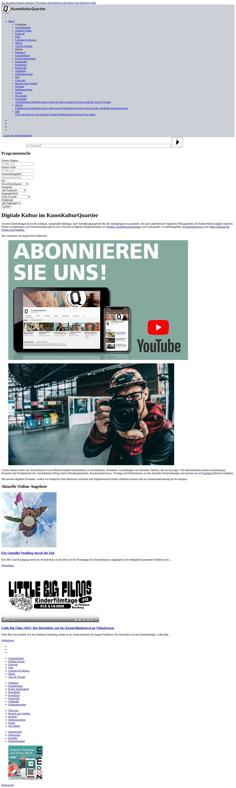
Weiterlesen (7, 565)
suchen (6, 206)
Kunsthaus (21, 64)
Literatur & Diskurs (25, 39)
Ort (3, 180)
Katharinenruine (24, 74)
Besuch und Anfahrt (26, 83)
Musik (18, 43)
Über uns (20, 80)
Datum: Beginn (10, 160)
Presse (18, 92)
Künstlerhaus (22, 55)
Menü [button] (11, 21)
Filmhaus (20, 52)
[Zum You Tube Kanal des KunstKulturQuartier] (98, 359)
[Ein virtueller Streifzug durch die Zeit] (28, 546)
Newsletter (21, 95)
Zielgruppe (8, 199)
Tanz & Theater (23, 46)
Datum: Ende (9, 167)
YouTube (207, 473)
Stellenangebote (23, 89)
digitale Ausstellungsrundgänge (124, 226)
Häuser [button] (19, 105)
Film (17, 36)
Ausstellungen (23, 27)
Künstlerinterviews (193, 226)
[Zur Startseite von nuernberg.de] (16, 135)
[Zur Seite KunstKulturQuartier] (23, 12)
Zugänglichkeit (10, 193)
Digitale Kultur (23, 30)
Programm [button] (21, 98)
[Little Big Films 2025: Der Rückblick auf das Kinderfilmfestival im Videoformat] (50, 621)
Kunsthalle (21, 61)
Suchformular (13, 145)
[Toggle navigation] (2, 16)
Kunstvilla (20, 67)
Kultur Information (25, 58)
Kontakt (19, 86)
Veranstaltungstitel (12, 174)
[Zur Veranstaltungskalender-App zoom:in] (25, 779)
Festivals (20, 33)
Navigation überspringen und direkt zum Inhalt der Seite (65, 2)
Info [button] (17, 111)
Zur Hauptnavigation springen (17, 2)
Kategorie (7, 187)
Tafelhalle (20, 71)
